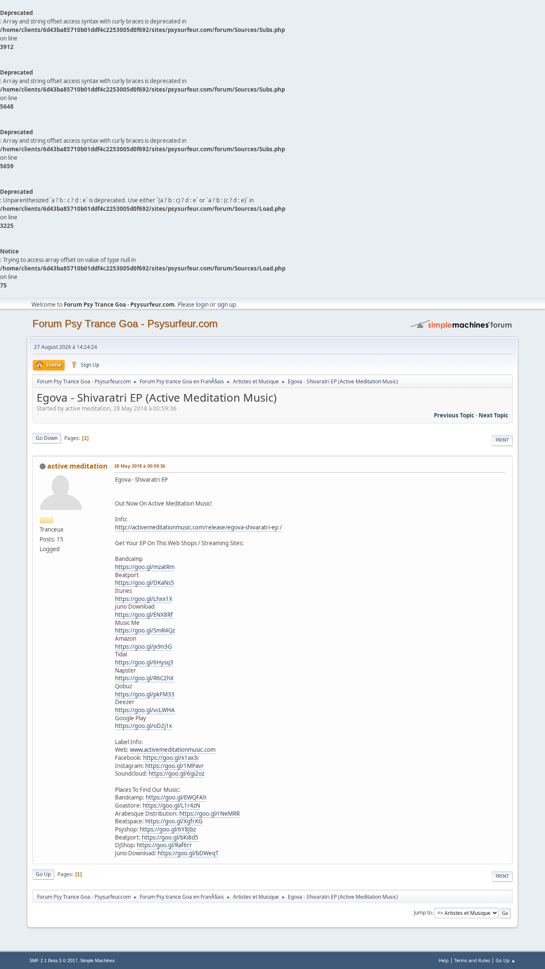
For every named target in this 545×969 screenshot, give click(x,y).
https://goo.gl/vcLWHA (145, 710)
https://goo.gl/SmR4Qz (145, 630)
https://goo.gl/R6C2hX (144, 678)
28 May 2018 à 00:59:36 (139, 466)
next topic (493, 415)
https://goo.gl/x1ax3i (170, 758)
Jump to (423, 913)
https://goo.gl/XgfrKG (174, 821)
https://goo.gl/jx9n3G (143, 646)
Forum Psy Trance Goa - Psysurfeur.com (125, 323)
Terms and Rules (472, 960)
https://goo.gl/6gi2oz (176, 773)
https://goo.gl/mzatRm (145, 567)
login (202, 304)
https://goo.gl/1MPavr (174, 766)
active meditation (77, 466)
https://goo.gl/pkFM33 (145, 694)
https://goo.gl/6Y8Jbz (168, 829)
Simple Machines (97, 960)
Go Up (43, 874)
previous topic (454, 415)
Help (444, 960)
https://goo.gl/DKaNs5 (144, 583)
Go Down (46, 438)
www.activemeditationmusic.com (172, 749)
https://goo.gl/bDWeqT (188, 853)
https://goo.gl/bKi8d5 (170, 837)
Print (502, 440)
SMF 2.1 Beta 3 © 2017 (53, 960)
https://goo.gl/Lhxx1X (143, 599)
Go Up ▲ (506, 960)
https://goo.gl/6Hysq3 (144, 662)
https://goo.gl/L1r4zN (171, 805)
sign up (226, 304)
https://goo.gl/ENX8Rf (144, 614)
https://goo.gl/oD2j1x (143, 726)
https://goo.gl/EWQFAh (176, 797)
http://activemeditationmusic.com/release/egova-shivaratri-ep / (198, 527)
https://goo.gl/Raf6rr (164, 845)
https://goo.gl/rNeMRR (209, 813)
